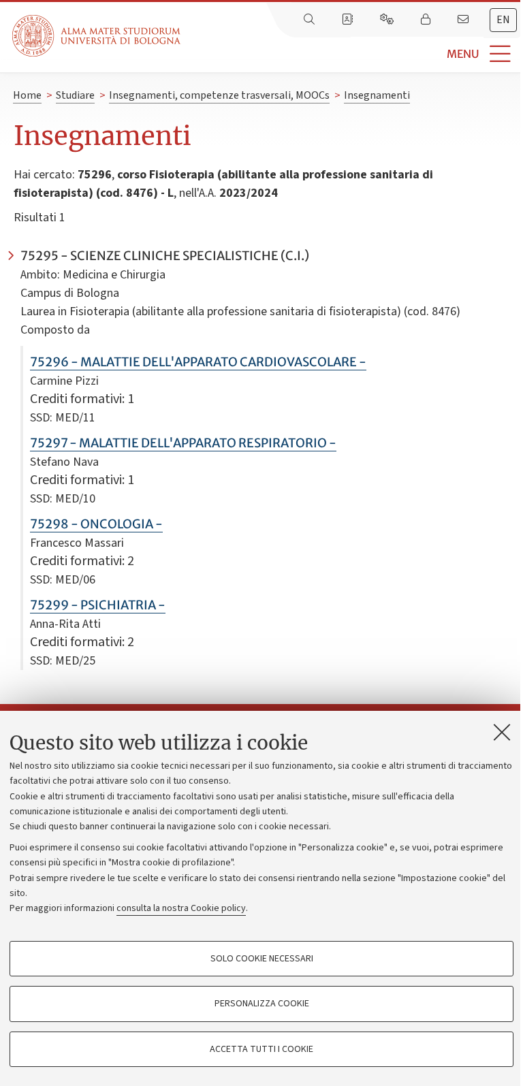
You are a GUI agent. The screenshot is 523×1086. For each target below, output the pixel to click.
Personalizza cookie (262, 1003)
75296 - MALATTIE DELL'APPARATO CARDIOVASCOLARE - (198, 362)
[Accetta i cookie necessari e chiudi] (502, 732)
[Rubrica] (349, 19)
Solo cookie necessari (261, 958)
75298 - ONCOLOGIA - (96, 524)
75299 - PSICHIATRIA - (97, 605)
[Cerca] (310, 19)
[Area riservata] (427, 19)
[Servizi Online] (388, 19)
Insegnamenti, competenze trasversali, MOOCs (219, 95)
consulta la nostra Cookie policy (181, 908)
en (503, 19)
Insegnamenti (377, 95)
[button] (352, 54)
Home (27, 95)
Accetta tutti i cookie (261, 1049)
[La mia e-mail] (464, 19)
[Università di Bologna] (97, 36)
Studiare (75, 95)
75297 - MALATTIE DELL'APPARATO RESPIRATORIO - (183, 443)
